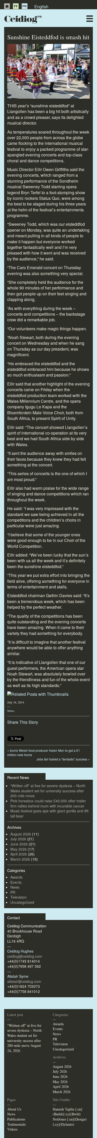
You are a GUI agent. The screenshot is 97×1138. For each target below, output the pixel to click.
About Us (14, 1109)
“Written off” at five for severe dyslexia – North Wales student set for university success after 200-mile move (47, 790)
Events (15, 882)
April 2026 (18, 854)
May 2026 (18, 849)
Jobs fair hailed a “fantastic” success (63, 759)
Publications (16, 1119)
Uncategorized (22, 902)
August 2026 (20, 833)
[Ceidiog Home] (7, 6)
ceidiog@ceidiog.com (24, 956)
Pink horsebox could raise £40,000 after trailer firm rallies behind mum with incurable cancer (48, 803)
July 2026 (18, 838)
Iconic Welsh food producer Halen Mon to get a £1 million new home (43, 752)
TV (16, 6)
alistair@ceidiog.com (24, 981)
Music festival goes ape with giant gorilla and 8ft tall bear (49, 813)
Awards (16, 877)
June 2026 (19, 844)
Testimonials (16, 1124)
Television (18, 897)
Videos (12, 1129)
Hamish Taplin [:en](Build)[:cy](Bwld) (67, 1112)
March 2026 (20, 859)
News (10, 711)
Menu (89, 18)
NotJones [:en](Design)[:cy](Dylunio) (70, 1122)
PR (24, 6)
